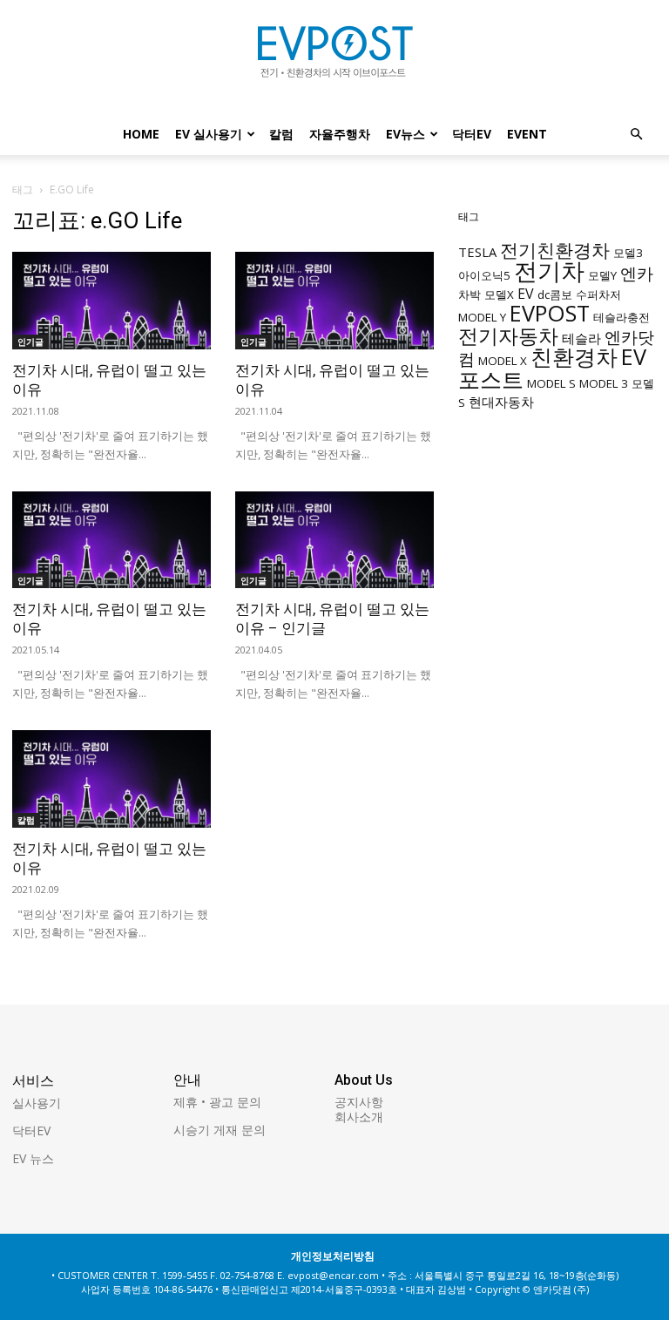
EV (525, 293)
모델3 (628, 253)
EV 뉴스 (33, 1158)
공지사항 (358, 1101)
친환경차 (574, 356)
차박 (469, 294)
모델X (499, 294)
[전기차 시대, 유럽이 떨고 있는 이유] (111, 300)
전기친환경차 (555, 249)
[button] (636, 134)
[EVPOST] (334, 58)
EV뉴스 (405, 133)
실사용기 (36, 1102)
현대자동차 (501, 401)
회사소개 (358, 1116)
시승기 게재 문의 (219, 1129)
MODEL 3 (603, 383)
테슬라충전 (621, 317)
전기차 (549, 271)
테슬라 (581, 338)
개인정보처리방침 (333, 1256)
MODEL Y (482, 317)
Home (141, 133)
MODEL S (551, 383)
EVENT (527, 133)
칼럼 (281, 133)
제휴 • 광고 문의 (217, 1101)
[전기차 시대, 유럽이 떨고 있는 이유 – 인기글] (334, 540)
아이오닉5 (484, 275)
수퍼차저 (598, 294)
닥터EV (471, 133)
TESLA (477, 252)
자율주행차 (339, 133)
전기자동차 (508, 335)
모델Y (602, 275)
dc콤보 (554, 294)
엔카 (636, 273)
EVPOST (550, 313)
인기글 (30, 341)
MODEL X (502, 361)
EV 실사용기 (208, 133)
